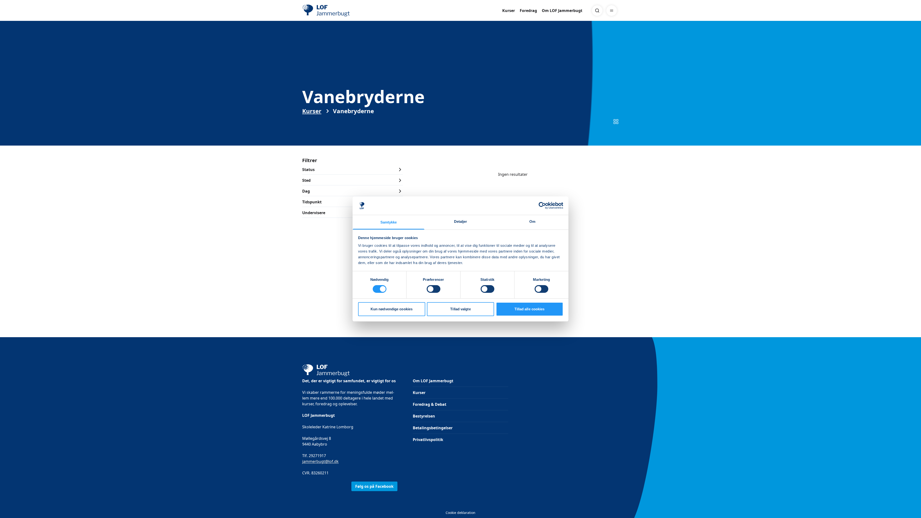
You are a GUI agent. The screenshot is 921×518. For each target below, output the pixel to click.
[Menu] (611, 10)
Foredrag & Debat (429, 404)
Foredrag (528, 10)
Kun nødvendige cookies (392, 309)
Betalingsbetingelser (433, 427)
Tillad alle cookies (529, 309)
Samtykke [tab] (388, 222)
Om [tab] (532, 221)
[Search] (597, 10)
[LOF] (337, 10)
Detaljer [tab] (460, 221)
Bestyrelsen (424, 416)
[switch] (433, 289)
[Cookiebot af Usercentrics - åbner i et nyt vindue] (542, 205)
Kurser (508, 10)
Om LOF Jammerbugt (562, 10)
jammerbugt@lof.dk (320, 461)
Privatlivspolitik (428, 439)
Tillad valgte (460, 309)
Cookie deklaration (460, 512)
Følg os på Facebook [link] (374, 486)
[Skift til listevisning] (616, 121)
